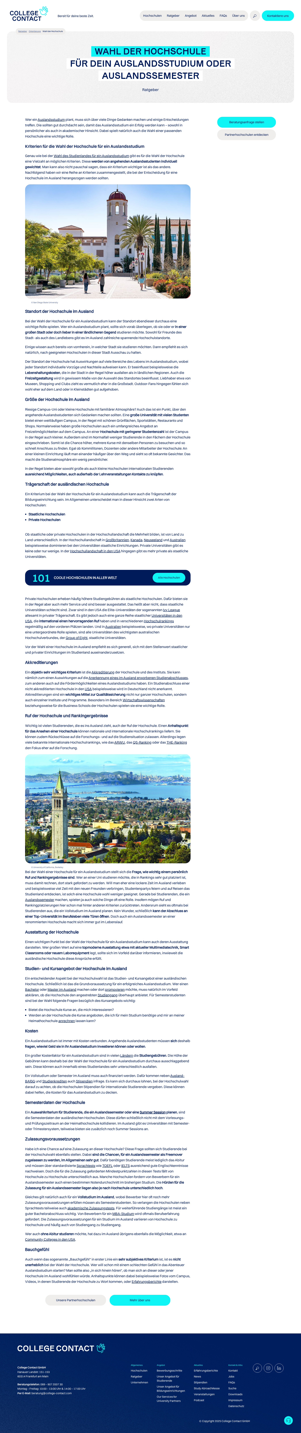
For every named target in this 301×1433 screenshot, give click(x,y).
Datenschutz (236, 1406)
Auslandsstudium (51, 119)
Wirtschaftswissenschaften (144, 700)
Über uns (238, 16)
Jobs (231, 1376)
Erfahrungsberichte (146, 1281)
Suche (232, 1388)
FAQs (223, 16)
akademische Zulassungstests (90, 1208)
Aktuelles (208, 16)
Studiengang (108, 995)
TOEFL (107, 1165)
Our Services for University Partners (169, 1399)
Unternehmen (139, 1382)
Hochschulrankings (159, 621)
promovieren (115, 989)
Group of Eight (76, 637)
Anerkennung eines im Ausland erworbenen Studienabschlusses (138, 678)
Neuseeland (153, 540)
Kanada (136, 540)
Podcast (199, 1400)
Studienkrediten (54, 1081)
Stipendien (84, 1081)
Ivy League (171, 610)
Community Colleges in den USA (50, 1239)
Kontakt (233, 1370)
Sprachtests (86, 1165)
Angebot (190, 16)
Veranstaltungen (204, 1394)
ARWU (119, 742)
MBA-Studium (123, 1213)
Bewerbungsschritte (169, 1370)
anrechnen (66, 1021)
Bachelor (32, 989)
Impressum (235, 1400)
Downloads (235, 1394)
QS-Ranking (142, 742)
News (197, 1376)
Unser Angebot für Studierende (168, 1378)
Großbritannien (117, 540)
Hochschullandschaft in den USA (95, 551)
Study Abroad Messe (207, 1388)
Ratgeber (22, 31)
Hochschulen (139, 1370)
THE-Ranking (177, 742)
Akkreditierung (102, 672)
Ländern (126, 1055)
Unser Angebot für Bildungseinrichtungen (171, 1388)
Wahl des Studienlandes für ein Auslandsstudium (91, 156)
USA (88, 689)
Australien (178, 540)
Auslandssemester (39, 899)
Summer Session (153, 1112)
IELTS (125, 1165)
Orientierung (35, 31)
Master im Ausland (62, 989)
